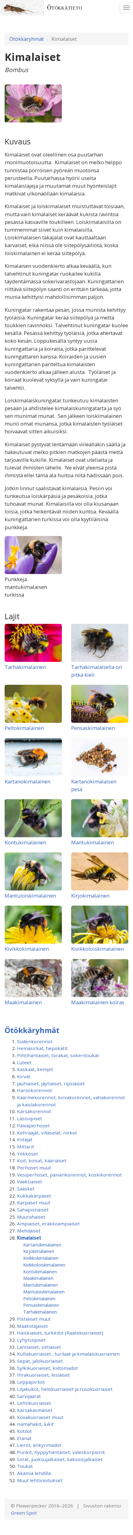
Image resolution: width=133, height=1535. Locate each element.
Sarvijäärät (29, 1396)
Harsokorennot (34, 1090)
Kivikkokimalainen (27, 948)
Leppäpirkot (31, 1382)
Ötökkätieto (64, 7)
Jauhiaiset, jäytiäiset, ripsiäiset (51, 1083)
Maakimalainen (23, 1002)
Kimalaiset (29, 1238)
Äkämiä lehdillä (34, 1473)
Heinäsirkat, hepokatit (42, 1048)
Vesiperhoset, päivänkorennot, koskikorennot (69, 1175)
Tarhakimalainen (25, 667)
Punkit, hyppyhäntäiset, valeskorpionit (61, 1452)
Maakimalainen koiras (97, 1002)
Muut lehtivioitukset (39, 1480)
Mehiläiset (29, 1231)
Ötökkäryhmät (26, 38)
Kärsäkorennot (34, 1111)
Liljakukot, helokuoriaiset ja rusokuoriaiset (65, 1389)
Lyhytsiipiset (31, 1340)
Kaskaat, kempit (35, 1069)
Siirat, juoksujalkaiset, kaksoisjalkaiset (60, 1459)
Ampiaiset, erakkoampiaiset (48, 1223)
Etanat (24, 1438)
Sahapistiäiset (33, 1210)
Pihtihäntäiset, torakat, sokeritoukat (58, 1055)
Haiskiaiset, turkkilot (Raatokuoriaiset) (60, 1333)
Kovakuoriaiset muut (40, 1417)
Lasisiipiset (29, 1118)
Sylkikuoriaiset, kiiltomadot (47, 1368)
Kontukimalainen (25, 842)
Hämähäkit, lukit (35, 1424)
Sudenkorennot (35, 1041)
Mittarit (25, 1146)
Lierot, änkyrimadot (39, 1445)
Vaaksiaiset (29, 1181)
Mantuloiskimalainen (30, 895)
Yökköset (27, 1154)
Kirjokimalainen (90, 895)
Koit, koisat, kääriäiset (41, 1160)
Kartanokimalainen (27, 781)
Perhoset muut (34, 1167)
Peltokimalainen (24, 727)
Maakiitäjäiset (32, 1326)
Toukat (25, 1466)
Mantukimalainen (92, 842)
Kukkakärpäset (34, 1196)
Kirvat (23, 1076)
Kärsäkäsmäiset (35, 1410)
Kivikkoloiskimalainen (97, 948)
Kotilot (24, 1431)
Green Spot (24, 1513)
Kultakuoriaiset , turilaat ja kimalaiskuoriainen (68, 1354)
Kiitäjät (24, 1139)
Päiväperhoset (33, 1125)
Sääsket (26, 1189)
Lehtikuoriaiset (34, 1403)
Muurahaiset (31, 1217)
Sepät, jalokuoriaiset (40, 1361)
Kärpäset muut (33, 1202)
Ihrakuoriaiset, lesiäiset (43, 1375)
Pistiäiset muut (34, 1319)
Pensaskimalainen (93, 727)
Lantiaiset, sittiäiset (39, 1347)
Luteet (24, 1062)
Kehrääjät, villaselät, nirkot (47, 1133)
